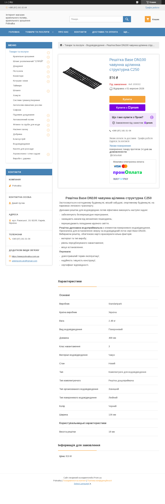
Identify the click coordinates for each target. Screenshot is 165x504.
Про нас (63, 32)
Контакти (80, 32)
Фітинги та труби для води (26, 124)
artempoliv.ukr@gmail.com (24, 261)
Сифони (17, 110)
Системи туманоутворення (26, 100)
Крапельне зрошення (23, 56)
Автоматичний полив (23, 119)
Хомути (16, 95)
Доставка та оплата (105, 32)
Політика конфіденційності (99, 481)
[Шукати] (127, 19)
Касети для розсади (23, 149)
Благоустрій (19, 139)
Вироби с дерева (21, 158)
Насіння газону (20, 129)
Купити (127, 99)
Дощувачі (18, 66)
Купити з (121, 107)
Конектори (18, 76)
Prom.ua (98, 478)
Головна (14, 32)
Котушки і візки (20, 81)
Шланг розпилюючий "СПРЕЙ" (28, 61)
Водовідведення (95, 45)
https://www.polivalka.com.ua (25, 256)
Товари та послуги (37, 32)
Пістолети (18, 71)
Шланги (16, 90)
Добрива (17, 134)
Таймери (17, 85)
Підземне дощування (23, 114)
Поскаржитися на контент (74, 481)
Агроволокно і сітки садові (26, 153)
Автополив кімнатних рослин (27, 105)
